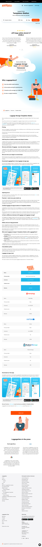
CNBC (31, 405)
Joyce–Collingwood (25, 477)
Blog (3, 483)
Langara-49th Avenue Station (27, 487)
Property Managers (6, 489)
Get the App (37, 5)
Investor (4, 480)
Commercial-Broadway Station (27, 496)
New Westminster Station (26, 503)
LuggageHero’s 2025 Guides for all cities (9, 496)
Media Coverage (6, 495)
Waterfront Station (25, 510)
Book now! (21, 413)
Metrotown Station (25, 492)
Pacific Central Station (25, 497)
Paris (3, 522)
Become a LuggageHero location (7, 485)
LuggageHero (7, 110)
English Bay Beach (25, 480)
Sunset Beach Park (25, 479)
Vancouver (12, 110)
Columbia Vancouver (25, 502)
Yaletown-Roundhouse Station (27, 506)
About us (3, 479)
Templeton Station (25, 486)
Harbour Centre (24, 483)
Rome (3, 523)
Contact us (24, 536)
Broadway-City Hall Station (26, 508)
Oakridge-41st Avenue (25, 489)
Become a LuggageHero (28, 5)
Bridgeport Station (25, 499)
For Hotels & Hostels (5, 486)
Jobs (4, 482)
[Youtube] (26, 538)
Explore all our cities (5, 526)
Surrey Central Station (25, 485)
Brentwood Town (25, 495)
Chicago (3, 517)
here (36, 194)
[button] (40, 545)
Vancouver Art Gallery (25, 482)
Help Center (4, 490)
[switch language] (22, 5)
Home (3, 477)
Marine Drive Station (25, 505)
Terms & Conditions (5, 499)
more (15, 42)
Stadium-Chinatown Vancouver (27, 493)
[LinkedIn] (28, 538)
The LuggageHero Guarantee (8, 492)
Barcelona (3, 516)
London (3, 519)
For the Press (4, 493)
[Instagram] (25, 538)
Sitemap (3, 500)
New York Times (19, 405)
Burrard (23, 509)
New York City (4, 520)
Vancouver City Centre (25, 500)
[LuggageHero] (7, 6)
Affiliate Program (5, 487)
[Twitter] (23, 538)
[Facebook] (22, 538)
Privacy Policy (4, 497)
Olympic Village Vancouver (26, 490)
